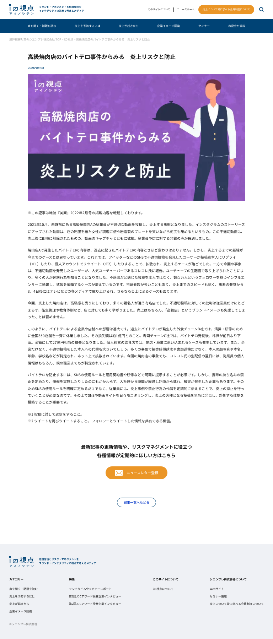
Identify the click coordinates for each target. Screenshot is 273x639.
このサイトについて (159, 9)
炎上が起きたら (129, 26)
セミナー (204, 26)
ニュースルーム (185, 9)
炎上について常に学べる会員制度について (226, 9)
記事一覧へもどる (136, 502)
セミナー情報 (218, 596)
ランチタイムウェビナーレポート (90, 589)
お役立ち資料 (236, 26)
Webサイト (217, 589)
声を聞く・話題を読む (42, 26)
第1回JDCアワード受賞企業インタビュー (95, 596)
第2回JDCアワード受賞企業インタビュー (95, 604)
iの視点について (163, 589)
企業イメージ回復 (168, 26)
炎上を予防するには (87, 26)
